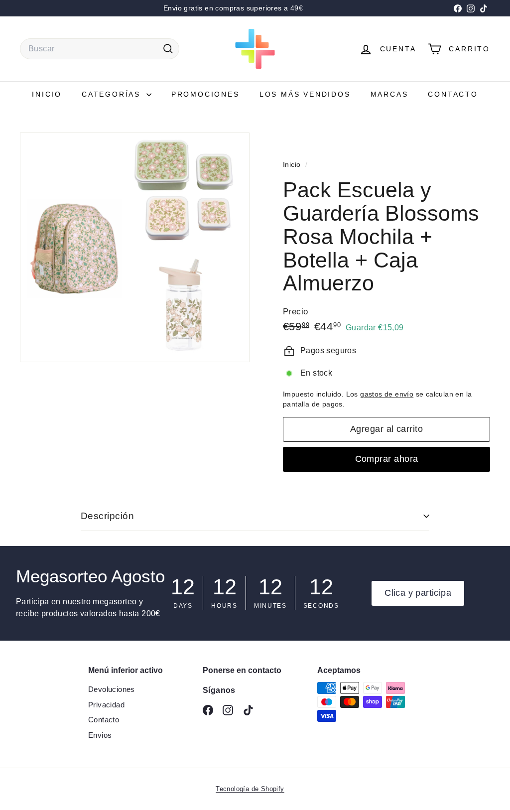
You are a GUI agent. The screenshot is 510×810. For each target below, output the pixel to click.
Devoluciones (111, 689)
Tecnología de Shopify (250, 789)
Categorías (113, 94)
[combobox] (99, 48)
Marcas (389, 94)
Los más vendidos (305, 94)
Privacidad (106, 704)
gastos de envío (386, 394)
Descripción (107, 516)
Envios (100, 735)
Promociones (205, 94)
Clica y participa (417, 593)
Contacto (453, 94)
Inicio (47, 94)
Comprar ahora (386, 459)
